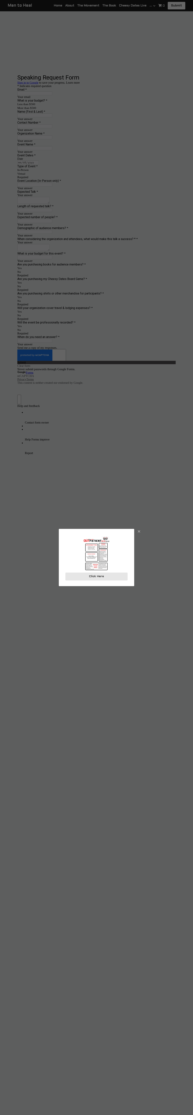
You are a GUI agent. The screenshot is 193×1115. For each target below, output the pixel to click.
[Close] (139, 532)
